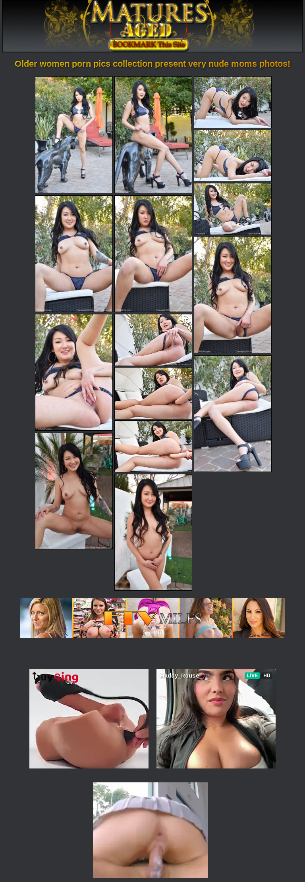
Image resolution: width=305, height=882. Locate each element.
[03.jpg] (233, 102)
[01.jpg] (74, 134)
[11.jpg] (233, 413)
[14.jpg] (74, 491)
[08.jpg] (233, 294)
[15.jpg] (153, 532)
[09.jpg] (74, 372)
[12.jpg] (153, 393)
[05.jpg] (233, 209)
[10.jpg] (153, 340)
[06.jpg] (74, 253)
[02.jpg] (153, 134)
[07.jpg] (153, 253)
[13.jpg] (153, 446)
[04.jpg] (233, 156)
